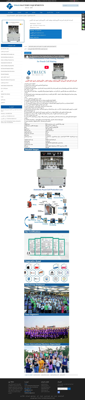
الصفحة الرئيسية (10, 15)
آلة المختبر (3, 102)
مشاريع (33, 12)
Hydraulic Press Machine (5, 94)
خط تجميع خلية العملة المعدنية (45, 387)
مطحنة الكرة (3, 99)
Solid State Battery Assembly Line (7, 57)
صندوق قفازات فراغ (4, 88)
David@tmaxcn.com (16, 0)
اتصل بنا (57, 12)
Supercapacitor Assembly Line (6, 62)
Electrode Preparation (5, 74)
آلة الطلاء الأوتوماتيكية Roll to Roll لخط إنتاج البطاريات (37, 48)
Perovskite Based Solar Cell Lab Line (7, 71)
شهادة (41, 12)
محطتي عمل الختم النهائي (45, 374)
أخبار (38, 396)
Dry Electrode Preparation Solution (7, 68)
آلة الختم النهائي (62, 374)
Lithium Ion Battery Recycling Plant (7, 65)
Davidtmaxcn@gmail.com (31, 0)
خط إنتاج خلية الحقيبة (36, 374)
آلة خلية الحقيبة (31, 15)
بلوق (52, 396)
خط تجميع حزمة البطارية (45, 385)
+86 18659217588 (44, 0)
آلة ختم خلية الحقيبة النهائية (54, 374)
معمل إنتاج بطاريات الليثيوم (45, 391)
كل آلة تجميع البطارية (4, 82)
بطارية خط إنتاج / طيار (21, 15)
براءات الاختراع (50, 12)
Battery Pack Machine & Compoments (8, 79)
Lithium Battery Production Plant (7, 85)
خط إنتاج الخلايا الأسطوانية (45, 388)
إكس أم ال (28, 396)
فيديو (27, 12)
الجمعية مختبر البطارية (5, 51)
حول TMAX (10, 12)
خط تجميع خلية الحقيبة (44, 390)
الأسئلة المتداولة (61, 396)
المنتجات (19, 12)
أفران (2, 91)
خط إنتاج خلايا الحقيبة (44, 384)
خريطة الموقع (33, 396)
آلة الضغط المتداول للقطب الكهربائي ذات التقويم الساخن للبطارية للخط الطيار (42, 46)
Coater (2, 96)
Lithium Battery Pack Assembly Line (7, 54)
